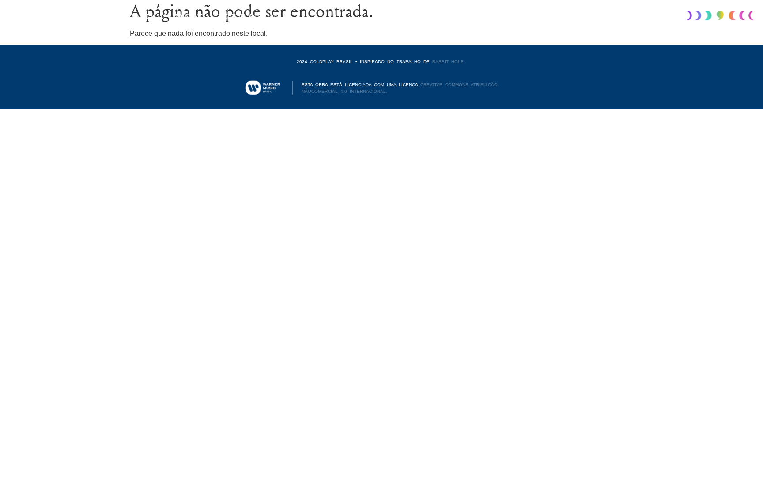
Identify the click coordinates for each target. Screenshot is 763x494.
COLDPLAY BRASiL (32, 15)
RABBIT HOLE (448, 61)
